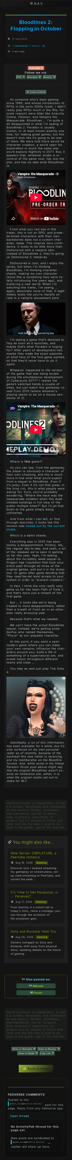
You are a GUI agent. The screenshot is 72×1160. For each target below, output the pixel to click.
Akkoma (38, 985)
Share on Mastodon (22, 1049)
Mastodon (33, 77)
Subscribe (35, 68)
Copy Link (45, 1053)
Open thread (19, 1116)
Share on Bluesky (47, 1049)
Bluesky (48, 77)
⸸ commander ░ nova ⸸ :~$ (28, 46)
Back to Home (38, 1068)
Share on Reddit (26, 1053)
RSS (19, 77)
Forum (38, 992)
